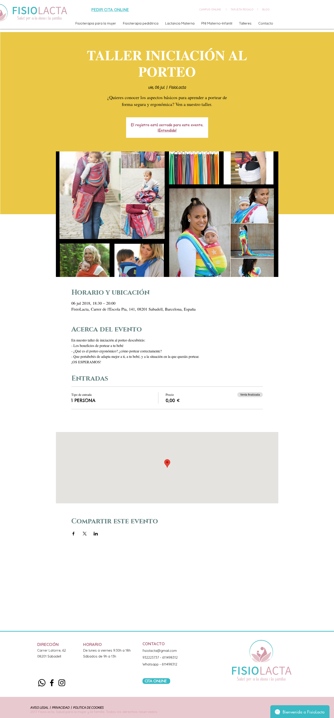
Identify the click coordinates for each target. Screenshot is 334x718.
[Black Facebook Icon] (51, 682)
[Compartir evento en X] (84, 533)
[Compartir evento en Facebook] (73, 533)
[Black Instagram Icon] (61, 682)
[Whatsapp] (41, 682)
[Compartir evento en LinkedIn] (96, 533)
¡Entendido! (167, 130)
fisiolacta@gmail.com (159, 650)
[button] (96, 23)
